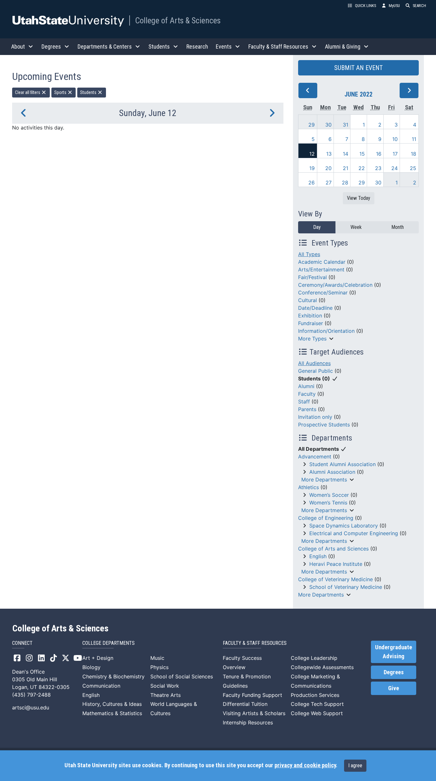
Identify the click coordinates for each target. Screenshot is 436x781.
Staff (304, 401)
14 (345, 154)
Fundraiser (310, 323)
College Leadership (314, 658)
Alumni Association (332, 472)
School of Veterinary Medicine (345, 587)
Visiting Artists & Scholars (254, 713)
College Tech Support (317, 704)
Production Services (315, 695)
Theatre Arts (165, 695)
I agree (355, 765)
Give (393, 688)
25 (413, 168)
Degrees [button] (51, 46)
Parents (307, 409)
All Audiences (314, 363)
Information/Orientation (326, 331)
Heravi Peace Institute (335, 564)
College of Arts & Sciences (178, 20)
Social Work (164, 686)
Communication (101, 686)
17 (395, 154)
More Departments (324, 479)
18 (413, 154)
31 (345, 124)
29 (311, 124)
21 (345, 168)
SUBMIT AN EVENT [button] (358, 68)
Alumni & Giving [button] (342, 46)
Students (88, 92)
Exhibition (310, 315)
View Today (358, 198)
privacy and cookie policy (305, 765)
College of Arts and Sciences (333, 548)
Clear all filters (28, 92)
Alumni (306, 386)
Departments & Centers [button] (105, 46)
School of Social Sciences (181, 676)
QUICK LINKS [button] (365, 5)
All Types (309, 254)
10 (395, 139)
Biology (91, 667)
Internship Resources (248, 722)
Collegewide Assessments (322, 667)
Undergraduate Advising (393, 652)
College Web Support (317, 713)
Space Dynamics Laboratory (343, 525)
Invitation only (315, 417)
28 (345, 182)
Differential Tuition (245, 704)
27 (329, 182)
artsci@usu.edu (30, 707)
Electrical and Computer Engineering (353, 533)
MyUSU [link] (394, 5)
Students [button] (159, 46)
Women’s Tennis (328, 502)
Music (157, 658)
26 (311, 182)
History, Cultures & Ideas (112, 704)
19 (312, 168)
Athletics (308, 487)
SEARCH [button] (419, 5)
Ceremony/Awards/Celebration (335, 285)
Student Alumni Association (342, 464)
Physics (159, 667)
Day (317, 227)
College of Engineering (325, 518)
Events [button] (224, 46)
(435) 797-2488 (31, 694)
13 (329, 154)
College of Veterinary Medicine (335, 579)
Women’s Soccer (329, 495)
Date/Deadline (315, 308)
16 (378, 154)
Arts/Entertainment (321, 269)
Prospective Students (324, 424)
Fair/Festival (312, 277)
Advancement (314, 456)
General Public (315, 371)
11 (414, 139)
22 (361, 168)
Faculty (307, 394)
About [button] (18, 46)
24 (394, 168)
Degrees (394, 672)
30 (328, 124)
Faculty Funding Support (252, 695)
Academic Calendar (321, 262)
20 (328, 168)
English (318, 556)
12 (312, 154)
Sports (60, 92)
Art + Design (97, 658)
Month (397, 227)
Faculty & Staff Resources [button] (278, 46)
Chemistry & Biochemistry (113, 676)
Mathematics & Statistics (112, 713)
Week (356, 227)
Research (197, 46)
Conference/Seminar (323, 292)
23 (378, 168)
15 (362, 154)
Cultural (307, 300)
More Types (312, 338)
